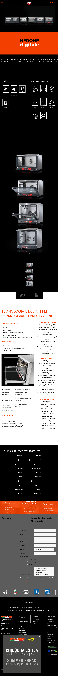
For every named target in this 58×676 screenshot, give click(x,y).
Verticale (35, 621)
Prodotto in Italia (23, 621)
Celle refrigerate (34, 562)
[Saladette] (44, 572)
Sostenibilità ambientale (22, 629)
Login (52, 2)
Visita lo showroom (21, 624)
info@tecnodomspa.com (42, 607)
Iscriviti (24, 582)
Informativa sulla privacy (48, 578)
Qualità (21, 627)
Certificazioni (22, 632)
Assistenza (50, 619)
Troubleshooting (52, 627)
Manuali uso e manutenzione (51, 630)
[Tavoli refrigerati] (44, 570)
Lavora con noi (23, 634)
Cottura (31, 565)
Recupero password (50, 635)
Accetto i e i (38, 578)
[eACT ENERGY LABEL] (52, 651)
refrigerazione (33, 559)
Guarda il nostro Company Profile (5, 632)
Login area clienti (52, 633)
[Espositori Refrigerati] (44, 574)
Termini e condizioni (33, 578)
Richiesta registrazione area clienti (51, 640)
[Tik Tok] (34, 603)
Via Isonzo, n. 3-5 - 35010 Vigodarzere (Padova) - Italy (39, 610)
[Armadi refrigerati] (44, 568)
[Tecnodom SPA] (7, 617)
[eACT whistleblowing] (52, 655)
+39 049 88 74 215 (15, 607)
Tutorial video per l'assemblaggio (52, 623)
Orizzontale (36, 619)
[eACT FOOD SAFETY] (52, 647)
